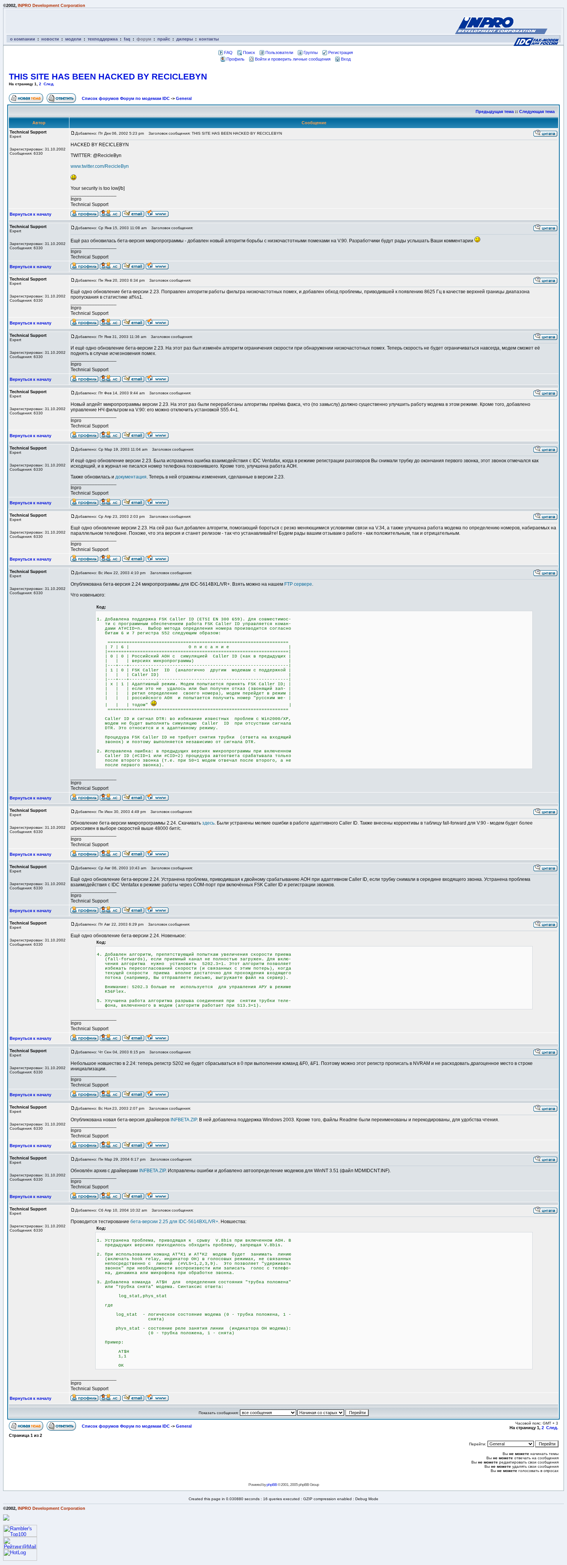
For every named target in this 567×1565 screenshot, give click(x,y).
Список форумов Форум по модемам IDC (126, 98)
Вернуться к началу (30, 214)
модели (73, 39)
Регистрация (340, 52)
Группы (311, 52)
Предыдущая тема (495, 111)
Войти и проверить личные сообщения (293, 59)
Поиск (249, 52)
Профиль (235, 59)
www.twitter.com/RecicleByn (100, 166)
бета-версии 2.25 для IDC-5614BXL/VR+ (174, 1221)
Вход (346, 59)
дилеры (184, 39)
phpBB (272, 1484)
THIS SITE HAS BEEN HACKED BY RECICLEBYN (108, 76)
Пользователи (279, 52)
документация (131, 477)
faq (127, 39)
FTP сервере (298, 584)
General (184, 98)
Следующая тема (537, 111)
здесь (208, 823)
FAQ (228, 52)
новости (50, 39)
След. (49, 84)
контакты (209, 39)
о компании (22, 39)
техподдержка (103, 39)
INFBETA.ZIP (183, 1119)
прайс (163, 39)
